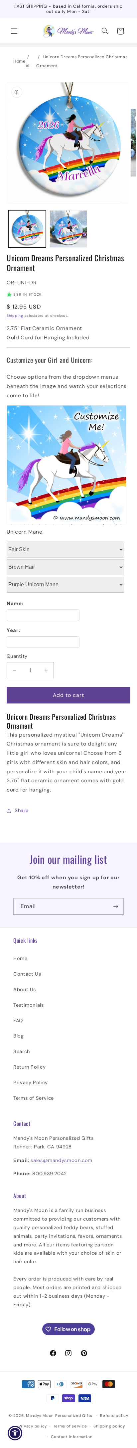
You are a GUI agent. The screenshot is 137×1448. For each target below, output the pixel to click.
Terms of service (70, 1426)
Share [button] (21, 810)
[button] (14, 31)
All (28, 66)
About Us (24, 989)
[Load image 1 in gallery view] (27, 229)
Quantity (17, 656)
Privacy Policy (30, 1082)
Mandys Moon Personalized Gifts (59, 1415)
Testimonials (28, 1005)
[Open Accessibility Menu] (15, 1433)
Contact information (71, 1436)
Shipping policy (109, 1426)
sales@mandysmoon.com (61, 1160)
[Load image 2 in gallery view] (68, 229)
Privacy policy (33, 1426)
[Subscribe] (115, 906)
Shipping (15, 316)
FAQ (18, 1020)
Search (21, 1051)
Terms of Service (33, 1098)
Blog (18, 1036)
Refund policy (114, 1415)
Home (19, 61)
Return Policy (29, 1067)
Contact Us (27, 974)
